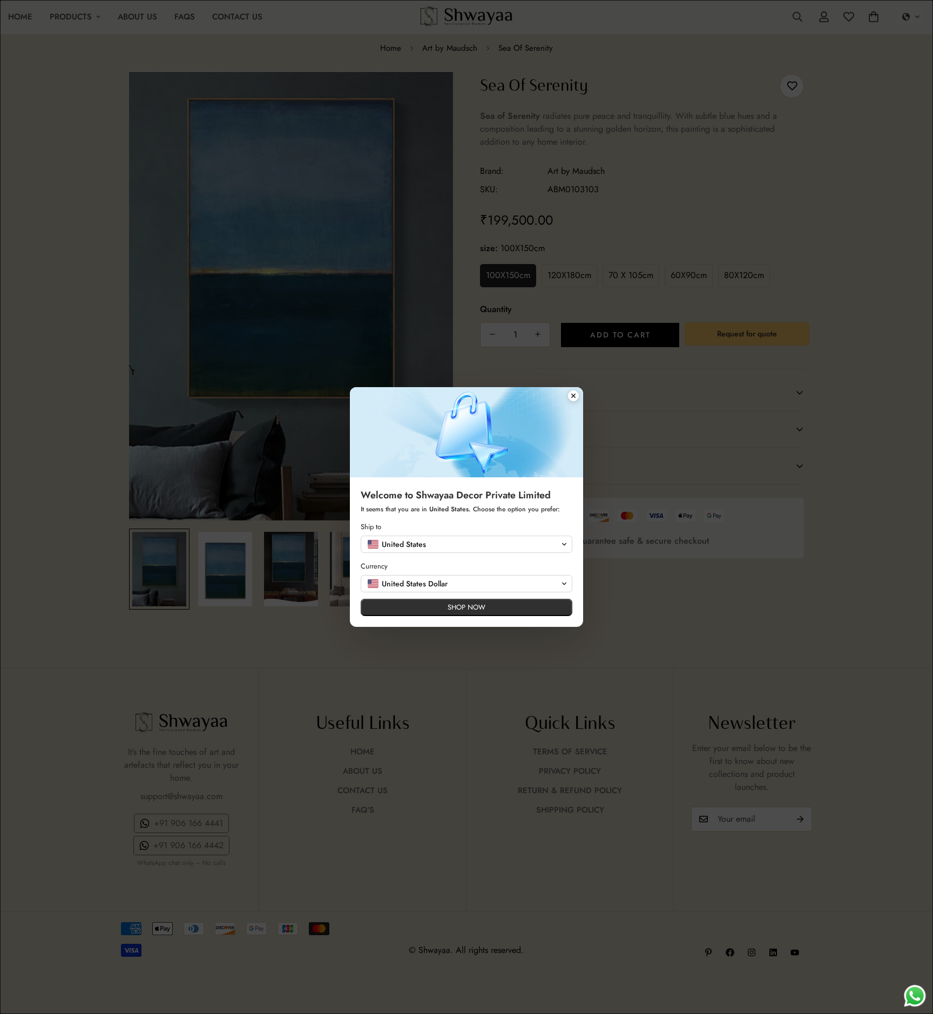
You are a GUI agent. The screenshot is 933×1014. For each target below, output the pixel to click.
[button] (466, 544)
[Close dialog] (573, 397)
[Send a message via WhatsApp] (915, 996)
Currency (374, 566)
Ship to (371, 526)
